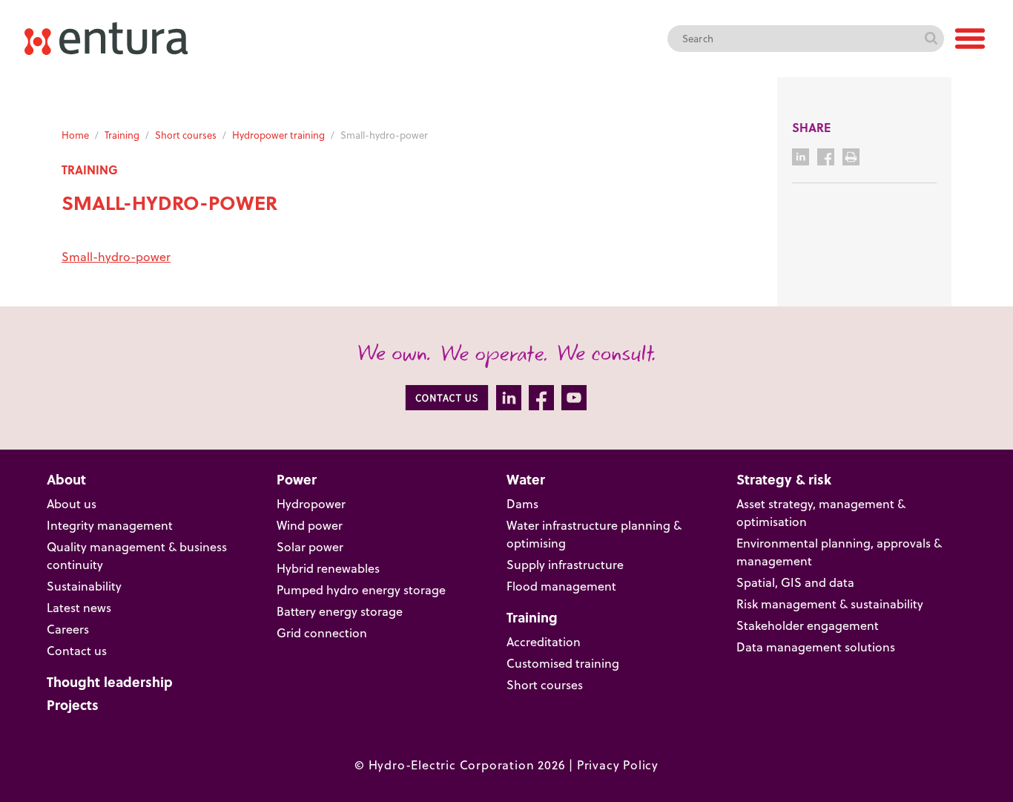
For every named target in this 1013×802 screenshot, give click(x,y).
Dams (522, 504)
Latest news (79, 607)
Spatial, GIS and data (795, 582)
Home (75, 135)
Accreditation (543, 642)
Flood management (561, 586)
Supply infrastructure (565, 564)
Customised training (562, 663)
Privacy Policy (618, 765)
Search (930, 38)
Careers (68, 629)
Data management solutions (815, 647)
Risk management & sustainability (829, 604)
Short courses (186, 135)
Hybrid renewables (328, 568)
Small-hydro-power (116, 257)
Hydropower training (278, 135)
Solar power (310, 547)
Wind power (310, 525)
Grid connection (322, 633)
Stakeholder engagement (807, 625)
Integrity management (110, 525)
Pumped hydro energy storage (361, 590)
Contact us (77, 650)
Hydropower (311, 504)
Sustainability (84, 586)
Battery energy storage (340, 611)
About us (71, 504)
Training (122, 135)
